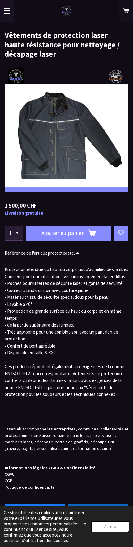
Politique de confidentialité (30, 487)
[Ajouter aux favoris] (121, 233)
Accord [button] (110, 526)
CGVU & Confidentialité (72, 468)
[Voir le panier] (126, 11)
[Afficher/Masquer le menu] (7, 11)
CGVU (10, 474)
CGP (8, 480)
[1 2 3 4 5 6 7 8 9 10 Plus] (14, 233)
